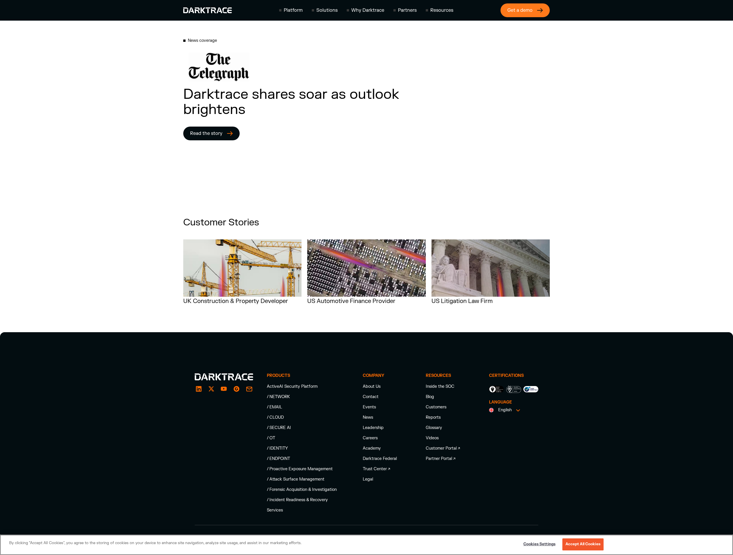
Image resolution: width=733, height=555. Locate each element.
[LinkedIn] (199, 389)
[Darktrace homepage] (207, 10)
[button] (291, 10)
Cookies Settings (539, 544)
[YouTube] (224, 389)
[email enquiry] (249, 389)
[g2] (236, 389)
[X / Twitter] (211, 389)
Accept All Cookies (582, 544)
